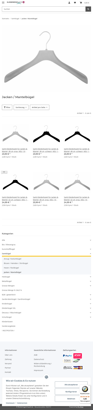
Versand (8, 363)
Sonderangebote (8, 326)
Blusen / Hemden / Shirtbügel (16, 263)
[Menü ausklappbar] (3, 1)
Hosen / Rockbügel (11, 268)
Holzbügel (6, 277)
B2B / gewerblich (9, 294)
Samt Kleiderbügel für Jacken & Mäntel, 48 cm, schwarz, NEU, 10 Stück (77, 150)
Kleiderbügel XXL (9, 308)
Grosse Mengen (8, 286)
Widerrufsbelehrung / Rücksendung (43, 364)
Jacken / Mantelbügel (12, 272)
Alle (3, 240)
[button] (69, 2)
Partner (8, 368)
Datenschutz (22, 403)
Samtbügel (6, 253)
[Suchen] (88, 9)
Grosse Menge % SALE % (12, 290)
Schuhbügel (7, 317)
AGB (35, 355)
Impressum (10, 403)
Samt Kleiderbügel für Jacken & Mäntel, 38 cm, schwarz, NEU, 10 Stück (46, 150)
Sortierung (20, 107)
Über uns (8, 355)
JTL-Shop (80, 407)
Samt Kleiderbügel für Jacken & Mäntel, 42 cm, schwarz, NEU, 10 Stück (15, 198)
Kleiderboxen (7, 321)
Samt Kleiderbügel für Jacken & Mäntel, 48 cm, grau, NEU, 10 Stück (45, 198)
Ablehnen (71, 399)
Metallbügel (7, 281)
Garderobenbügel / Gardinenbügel (16, 299)
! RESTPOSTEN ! (8, 330)
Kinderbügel (7, 303)
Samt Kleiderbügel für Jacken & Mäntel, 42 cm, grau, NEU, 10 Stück (76, 198)
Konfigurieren (71, 392)
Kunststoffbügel (8, 249)
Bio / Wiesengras (9, 244)
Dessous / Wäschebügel (11, 312)
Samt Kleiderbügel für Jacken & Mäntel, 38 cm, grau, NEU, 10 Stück (14, 150)
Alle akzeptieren (71, 385)
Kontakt (8, 372)
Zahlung (8, 359)
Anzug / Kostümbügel (12, 259)
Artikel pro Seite (38, 107)
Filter (8, 107)
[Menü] (89, 386)
